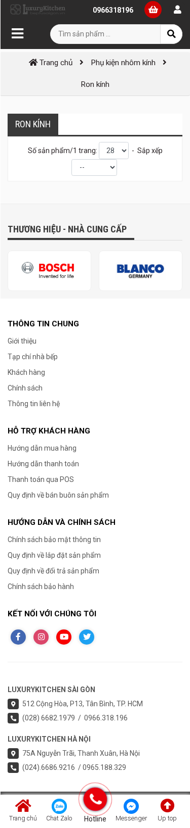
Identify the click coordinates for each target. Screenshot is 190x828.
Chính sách (25, 388)
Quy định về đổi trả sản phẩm (53, 571)
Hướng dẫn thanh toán (43, 464)
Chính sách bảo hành (41, 586)
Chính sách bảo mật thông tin (54, 539)
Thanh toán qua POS (41, 479)
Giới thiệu (22, 341)
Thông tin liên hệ (34, 404)
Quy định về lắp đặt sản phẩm (54, 555)
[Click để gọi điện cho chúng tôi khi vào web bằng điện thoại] (95, 799)
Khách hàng (26, 372)
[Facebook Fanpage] (18, 637)
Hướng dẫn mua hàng (42, 448)
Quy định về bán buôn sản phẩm (58, 495)
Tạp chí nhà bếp (33, 357)
